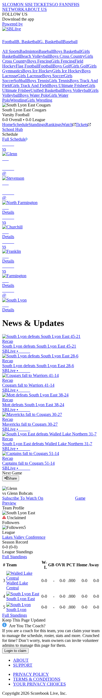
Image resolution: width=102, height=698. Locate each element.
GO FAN (60, 4)
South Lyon (16, 609)
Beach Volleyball (35, 56)
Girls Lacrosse (29, 75)
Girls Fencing (63, 61)
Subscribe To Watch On (22, 498)
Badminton (29, 51)
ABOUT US (35, 9)
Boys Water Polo (34, 95)
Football (9, 41)
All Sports (11, 51)
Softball (20, 80)
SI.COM (9, 4)
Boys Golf (62, 66)
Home (7, 124)
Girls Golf (79, 66)
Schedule (21, 124)
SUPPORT (22, 665)
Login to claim (15, 651)
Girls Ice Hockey (67, 71)
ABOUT (21, 660)
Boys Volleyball (76, 90)
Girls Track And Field (29, 85)
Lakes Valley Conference (23, 537)
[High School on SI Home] (23, 36)
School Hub (12, 129)
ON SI (23, 4)
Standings (37, 124)
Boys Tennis (38, 80)
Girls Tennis (59, 80)
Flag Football (27, 66)
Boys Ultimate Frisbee (67, 85)
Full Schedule (14, 139)
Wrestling (18, 100)
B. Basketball (27, 41)
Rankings (53, 124)
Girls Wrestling (39, 100)
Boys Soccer (53, 75)
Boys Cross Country (67, 56)
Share (12, 478)
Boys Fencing (39, 61)
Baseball (70, 41)
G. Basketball (51, 41)
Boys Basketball (67, 51)
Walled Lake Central (17, 585)
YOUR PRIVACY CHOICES (39, 684)
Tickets (82, 124)
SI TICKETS (40, 4)
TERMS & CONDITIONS (36, 679)
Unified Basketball (46, 90)
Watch (67, 124)
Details (8, 212)
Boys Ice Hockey (37, 71)
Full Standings (14, 556)
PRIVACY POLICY (31, 674)
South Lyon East (20, 598)
